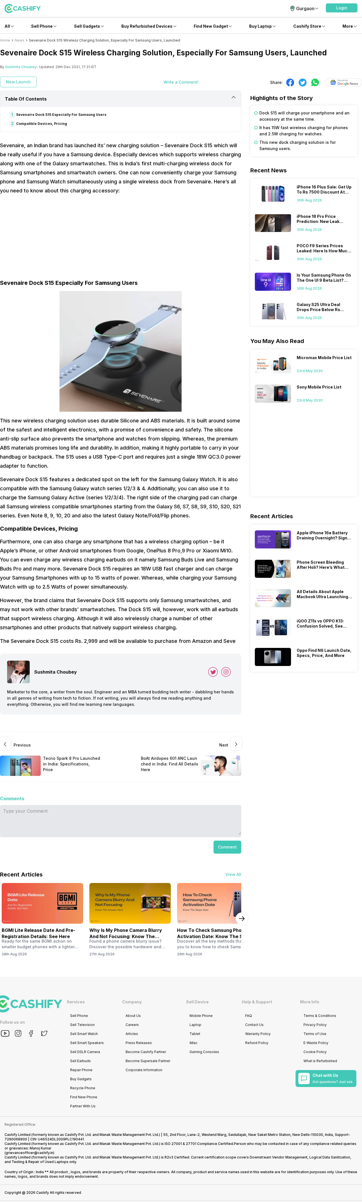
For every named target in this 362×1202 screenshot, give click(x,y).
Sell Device (197, 1001)
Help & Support (257, 1001)
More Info (309, 1001)
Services (76, 1001)
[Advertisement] (120, 239)
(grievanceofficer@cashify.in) (29, 1153)
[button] (341, 7)
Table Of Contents (26, 99)
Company (132, 1001)
